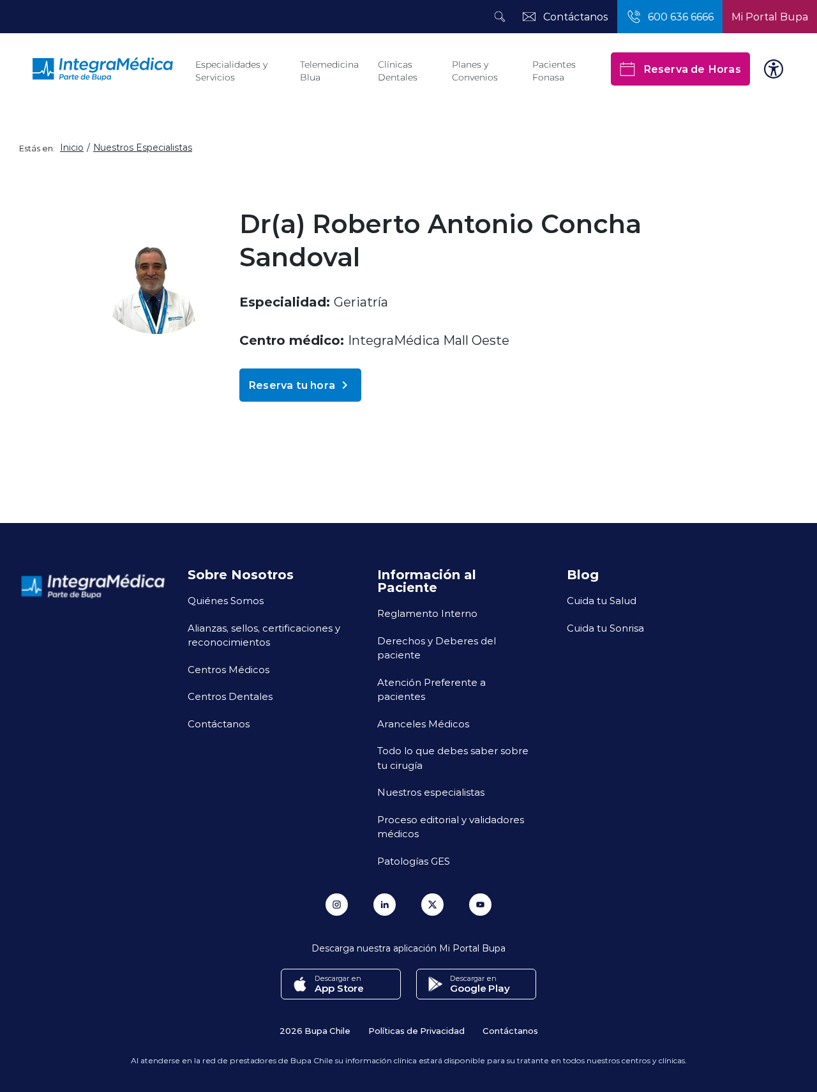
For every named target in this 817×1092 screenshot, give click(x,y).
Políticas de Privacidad (416, 1030)
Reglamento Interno (427, 613)
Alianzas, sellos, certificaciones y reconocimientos (264, 635)
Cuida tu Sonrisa (605, 627)
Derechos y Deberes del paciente (436, 648)
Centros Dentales (230, 696)
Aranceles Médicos (423, 723)
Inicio (72, 147)
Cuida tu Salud (601, 600)
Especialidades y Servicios (231, 71)
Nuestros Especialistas (142, 147)
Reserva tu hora (291, 384)
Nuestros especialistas (430, 791)
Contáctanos (219, 723)
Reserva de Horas (692, 68)
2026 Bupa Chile (315, 1030)
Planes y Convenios (475, 71)
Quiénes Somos (226, 600)
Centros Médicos (228, 669)
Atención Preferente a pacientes (431, 689)
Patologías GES (413, 860)
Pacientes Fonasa (554, 71)
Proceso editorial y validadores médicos (450, 826)
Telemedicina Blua (329, 71)
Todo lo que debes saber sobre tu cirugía (452, 757)
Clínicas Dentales (397, 71)
